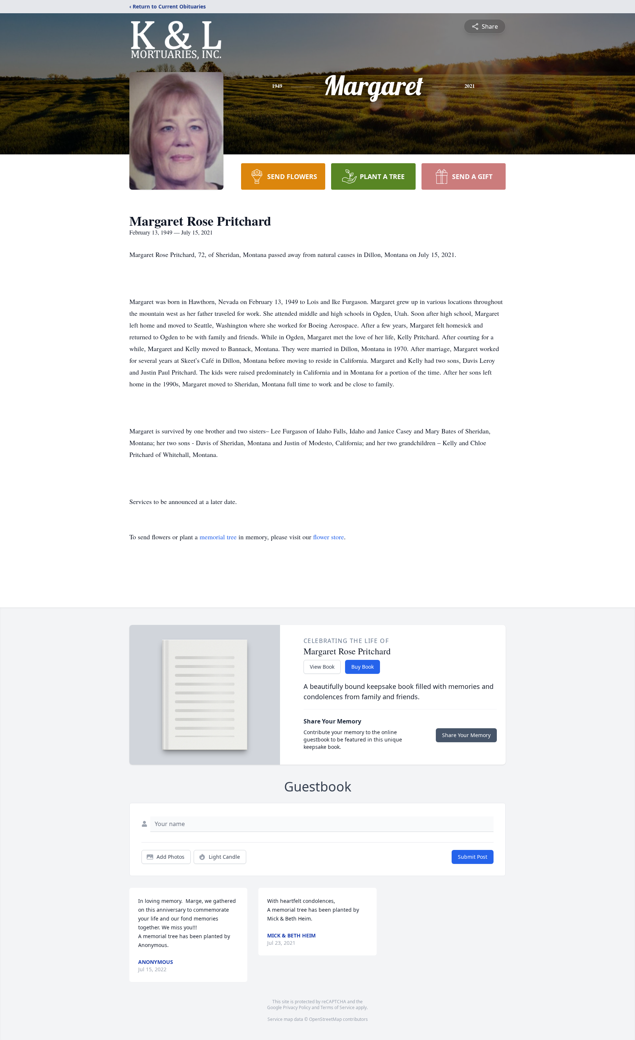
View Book (322, 666)
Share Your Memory (466, 735)
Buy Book (362, 666)
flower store (328, 536)
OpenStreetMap (325, 1019)
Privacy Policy (297, 1007)
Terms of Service (337, 1007)
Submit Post (472, 856)
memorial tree (218, 536)
